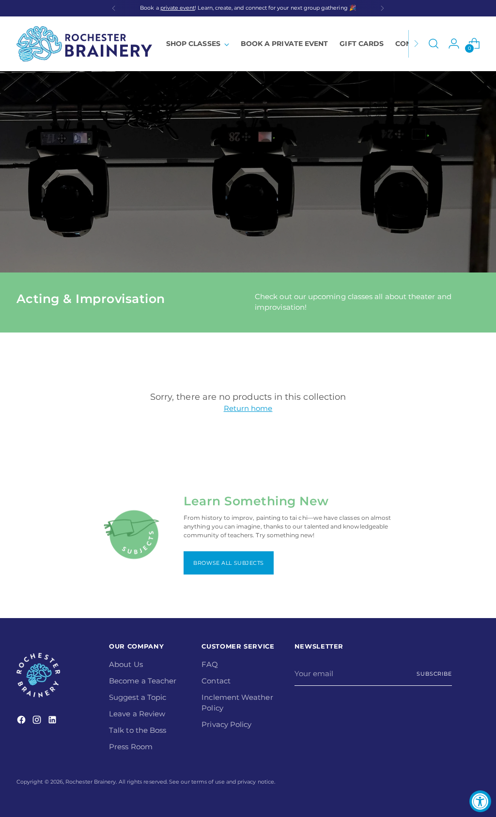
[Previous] (113, 8)
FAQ (210, 664)
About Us (126, 664)
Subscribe (434, 673)
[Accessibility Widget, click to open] (480, 801)
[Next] (382, 8)
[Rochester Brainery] (84, 43)
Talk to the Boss (137, 730)
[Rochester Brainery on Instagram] (38, 721)
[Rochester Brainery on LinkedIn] (53, 721)
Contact (216, 681)
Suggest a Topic (137, 697)
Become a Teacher (142, 681)
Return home (248, 408)
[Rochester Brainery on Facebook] (22, 721)
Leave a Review (137, 714)
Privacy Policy (226, 724)
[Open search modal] (433, 43)
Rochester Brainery (90, 781)
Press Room (131, 746)
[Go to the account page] (454, 43)
